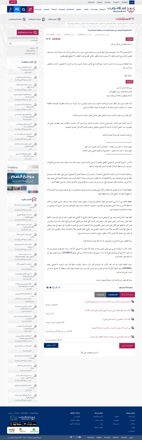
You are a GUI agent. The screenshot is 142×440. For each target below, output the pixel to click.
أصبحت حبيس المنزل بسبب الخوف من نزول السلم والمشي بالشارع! (107, 302)
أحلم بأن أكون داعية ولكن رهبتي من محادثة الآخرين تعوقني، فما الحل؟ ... (25, 337)
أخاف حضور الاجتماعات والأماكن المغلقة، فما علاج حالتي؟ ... (25, 226)
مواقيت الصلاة (75, 420)
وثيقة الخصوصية (34, 413)
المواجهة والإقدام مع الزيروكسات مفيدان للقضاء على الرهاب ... (24, 317)
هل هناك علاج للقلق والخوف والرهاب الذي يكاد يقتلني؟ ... (24, 396)
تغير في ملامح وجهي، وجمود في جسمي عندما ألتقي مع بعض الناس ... (24, 115)
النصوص (32, 48)
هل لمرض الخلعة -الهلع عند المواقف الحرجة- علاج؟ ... (25, 86)
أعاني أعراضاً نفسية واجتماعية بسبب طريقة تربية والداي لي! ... (25, 327)
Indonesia (91, 2)
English (99, 2)
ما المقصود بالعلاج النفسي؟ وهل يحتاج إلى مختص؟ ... (24, 386)
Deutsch (116, 2)
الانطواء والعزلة (51, 305)
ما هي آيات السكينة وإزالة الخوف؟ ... (23, 77)
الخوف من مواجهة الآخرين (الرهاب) (58, 331)
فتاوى (133, 427)
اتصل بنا (17, 413)
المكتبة (54, 9)
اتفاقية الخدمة (24, 413)
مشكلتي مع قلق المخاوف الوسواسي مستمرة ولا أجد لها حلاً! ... (25, 155)
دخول (12, 2)
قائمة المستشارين (15, 19)
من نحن (10, 413)
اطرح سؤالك (52, 19)
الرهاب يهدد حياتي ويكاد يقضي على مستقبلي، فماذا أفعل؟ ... (25, 216)
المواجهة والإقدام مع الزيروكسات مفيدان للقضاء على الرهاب (110, 337)
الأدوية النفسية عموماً (53, 340)
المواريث (46, 9)
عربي (132, 2)
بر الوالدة (49, 313)
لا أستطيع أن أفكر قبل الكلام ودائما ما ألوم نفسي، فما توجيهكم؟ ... (24, 275)
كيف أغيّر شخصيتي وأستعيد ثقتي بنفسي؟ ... (25, 366)
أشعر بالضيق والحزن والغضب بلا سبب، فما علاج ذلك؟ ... (24, 135)
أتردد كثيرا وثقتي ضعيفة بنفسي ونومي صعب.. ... (24, 295)
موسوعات (94, 9)
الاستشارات (70, 9)
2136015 (68, 253)
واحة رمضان (99, 420)
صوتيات (132, 420)
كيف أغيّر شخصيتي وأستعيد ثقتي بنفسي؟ (116, 319)
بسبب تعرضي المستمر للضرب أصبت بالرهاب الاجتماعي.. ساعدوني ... (25, 376)
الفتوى (78, 9)
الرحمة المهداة (98, 416)
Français (108, 2)
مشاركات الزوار (75, 424)
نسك (101, 424)
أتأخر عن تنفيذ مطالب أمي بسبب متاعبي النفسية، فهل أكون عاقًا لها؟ (107, 310)
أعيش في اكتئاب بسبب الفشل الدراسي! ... (24, 347)
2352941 (127, 269)
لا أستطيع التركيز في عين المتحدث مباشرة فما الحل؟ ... (24, 206)
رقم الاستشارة (30, 51)
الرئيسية (102, 9)
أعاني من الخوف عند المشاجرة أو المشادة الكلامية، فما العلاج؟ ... (24, 145)
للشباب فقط (99, 427)
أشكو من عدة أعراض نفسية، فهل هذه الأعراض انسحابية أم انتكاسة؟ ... (24, 307)
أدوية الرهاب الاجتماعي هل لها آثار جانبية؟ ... (25, 265)
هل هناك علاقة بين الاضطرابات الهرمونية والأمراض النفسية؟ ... (24, 95)
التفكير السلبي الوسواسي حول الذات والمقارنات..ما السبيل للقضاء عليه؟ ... (24, 285)
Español (124, 2)
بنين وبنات (38, 9)
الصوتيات (62, 9)
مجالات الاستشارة (35, 19)
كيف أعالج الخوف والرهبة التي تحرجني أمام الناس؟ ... (24, 357)
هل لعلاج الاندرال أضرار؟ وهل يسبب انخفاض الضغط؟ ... (24, 105)
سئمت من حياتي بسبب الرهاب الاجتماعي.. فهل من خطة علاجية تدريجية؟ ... (24, 255)
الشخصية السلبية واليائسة (54, 322)
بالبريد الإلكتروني (30, 53)
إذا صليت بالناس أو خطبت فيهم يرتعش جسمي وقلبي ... (24, 245)
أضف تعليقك (51, 345)
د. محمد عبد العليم (100, 34)
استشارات (131, 431)
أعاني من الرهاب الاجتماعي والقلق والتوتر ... (25, 235)
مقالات (86, 9)
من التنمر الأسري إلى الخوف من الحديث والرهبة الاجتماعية (111, 328)
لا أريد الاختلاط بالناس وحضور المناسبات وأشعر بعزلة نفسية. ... (25, 68)
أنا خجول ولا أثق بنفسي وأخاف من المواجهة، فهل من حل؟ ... (25, 125)
